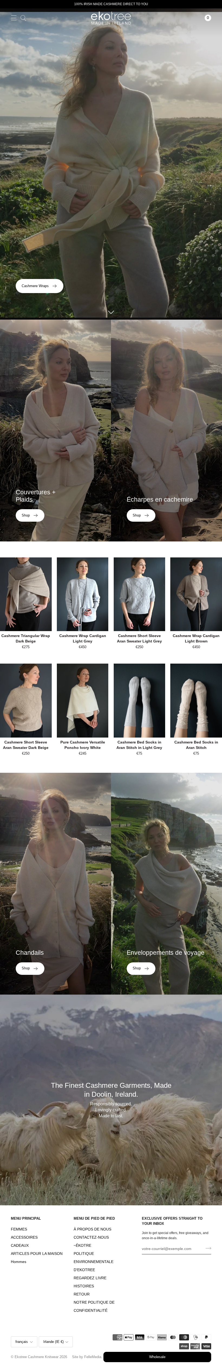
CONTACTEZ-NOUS (91, 1237)
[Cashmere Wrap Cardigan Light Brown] (196, 594)
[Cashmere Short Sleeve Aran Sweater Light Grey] (139, 594)
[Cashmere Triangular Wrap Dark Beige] (26, 594)
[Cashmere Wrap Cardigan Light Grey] (83, 594)
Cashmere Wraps (35, 286)
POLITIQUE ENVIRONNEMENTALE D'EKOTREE (93, 1262)
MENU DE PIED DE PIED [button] (94, 1218)
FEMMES (19, 1229)
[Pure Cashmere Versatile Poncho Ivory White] (83, 700)
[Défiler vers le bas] (111, 311)
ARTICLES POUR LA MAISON (37, 1254)
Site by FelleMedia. (87, 1357)
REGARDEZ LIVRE (90, 1278)
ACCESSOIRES (24, 1237)
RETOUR (82, 1294)
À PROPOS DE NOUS (92, 1229)
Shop (26, 515)
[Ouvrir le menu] (14, 17)
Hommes (18, 1262)
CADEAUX (20, 1246)
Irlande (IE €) (53, 1342)
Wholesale (157, 1357)
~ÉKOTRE (82, 1246)
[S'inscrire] (206, 1248)
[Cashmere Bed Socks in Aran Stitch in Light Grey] (139, 700)
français (21, 1342)
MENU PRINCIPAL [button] (26, 1218)
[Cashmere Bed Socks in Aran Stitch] (196, 700)
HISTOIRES (84, 1286)
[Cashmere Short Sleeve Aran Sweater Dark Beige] (26, 700)
